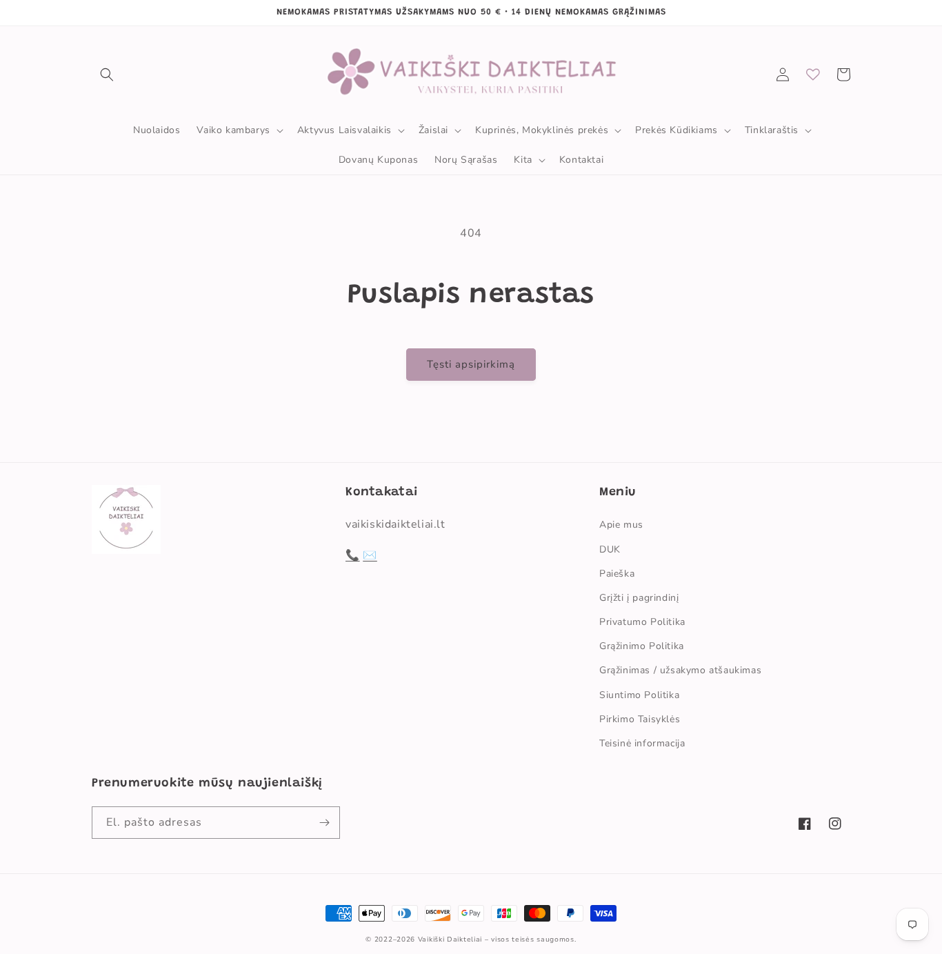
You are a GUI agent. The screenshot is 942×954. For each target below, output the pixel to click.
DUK (610, 549)
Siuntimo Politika (639, 695)
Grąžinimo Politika (641, 646)
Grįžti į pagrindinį (639, 597)
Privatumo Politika (642, 621)
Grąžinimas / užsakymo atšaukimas (680, 670)
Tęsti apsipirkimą (471, 364)
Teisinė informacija (642, 743)
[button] (107, 74)
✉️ (370, 555)
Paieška (616, 573)
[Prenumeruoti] (324, 822)
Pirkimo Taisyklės (639, 719)
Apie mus (621, 524)
